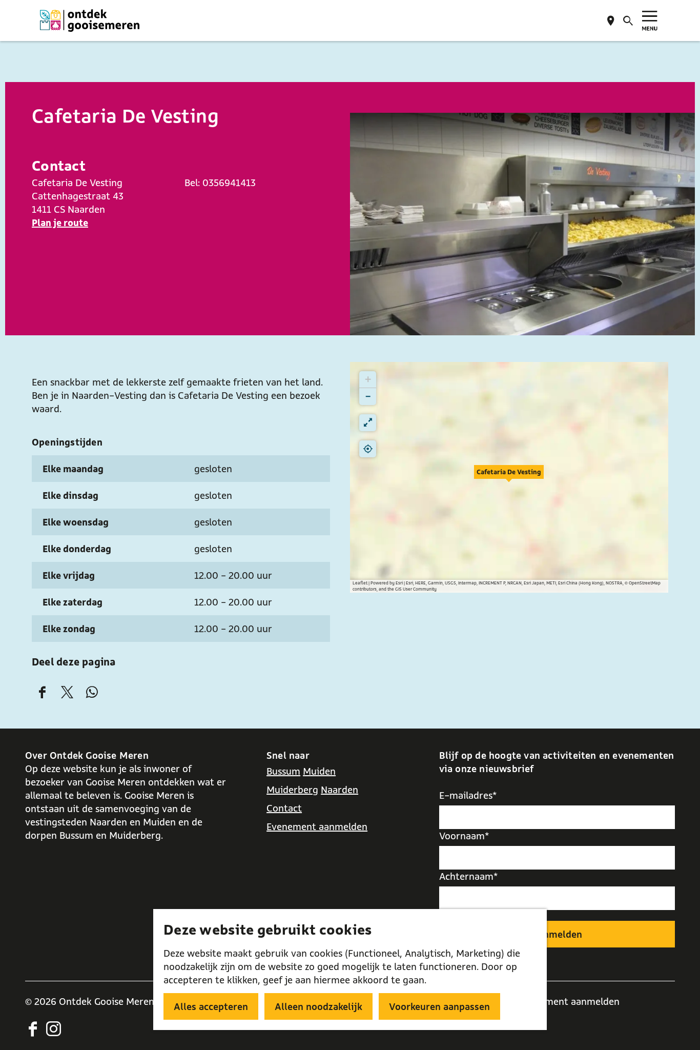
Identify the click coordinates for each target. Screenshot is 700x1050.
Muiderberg (292, 789)
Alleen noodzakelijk (318, 1006)
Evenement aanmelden (316, 826)
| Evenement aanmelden (566, 1001)
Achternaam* (468, 876)
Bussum (283, 771)
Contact (284, 808)
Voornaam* (464, 835)
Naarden (339, 789)
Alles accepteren (211, 1006)
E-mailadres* (468, 795)
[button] (509, 477)
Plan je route (60, 222)
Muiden (319, 771)
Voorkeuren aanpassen (439, 1006)
